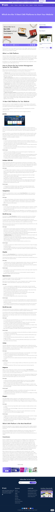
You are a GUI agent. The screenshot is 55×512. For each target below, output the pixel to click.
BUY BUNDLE (42, 0)
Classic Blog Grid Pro (32, 496)
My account (18, 491)
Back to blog (20, 464)
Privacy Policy (18, 499)
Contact (17, 498)
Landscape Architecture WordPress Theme (45, 44)
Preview (47, 47)
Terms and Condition (19, 501)
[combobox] (45, 27)
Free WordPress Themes (32, 491)
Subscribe (33, 482)
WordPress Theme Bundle (46, 488)
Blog (16, 493)
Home (17, 490)
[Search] (51, 27)
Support (17, 496)
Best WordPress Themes (32, 493)
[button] (53, 5)
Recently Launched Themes (33, 490)
